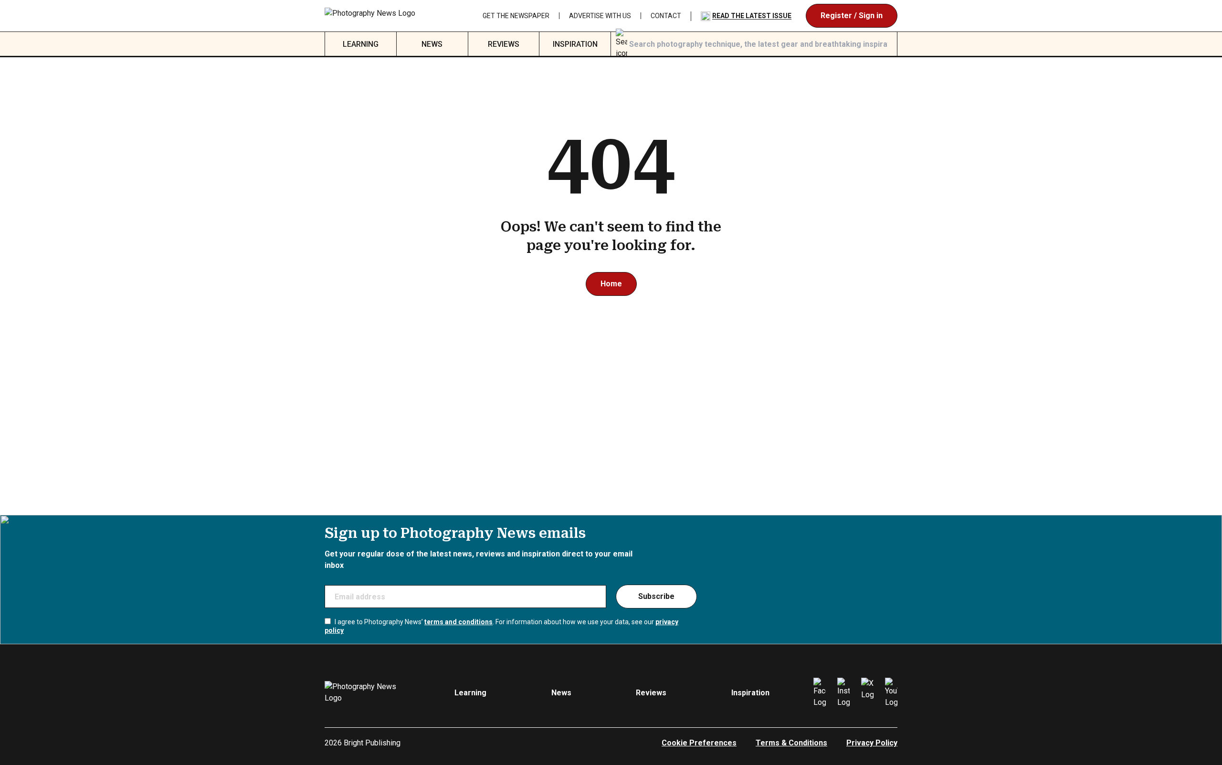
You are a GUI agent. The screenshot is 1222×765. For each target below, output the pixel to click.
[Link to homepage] (385, 16)
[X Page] (867, 693)
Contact (666, 15)
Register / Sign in (852, 15)
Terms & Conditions (791, 742)
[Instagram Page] (843, 693)
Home (611, 283)
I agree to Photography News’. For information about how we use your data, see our (501, 626)
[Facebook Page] (819, 693)
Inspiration (575, 44)
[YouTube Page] (891, 693)
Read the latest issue (751, 16)
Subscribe (656, 596)
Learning (361, 44)
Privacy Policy (871, 742)
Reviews (503, 44)
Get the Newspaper (516, 15)
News (431, 44)
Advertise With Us (600, 15)
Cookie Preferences (699, 742)
